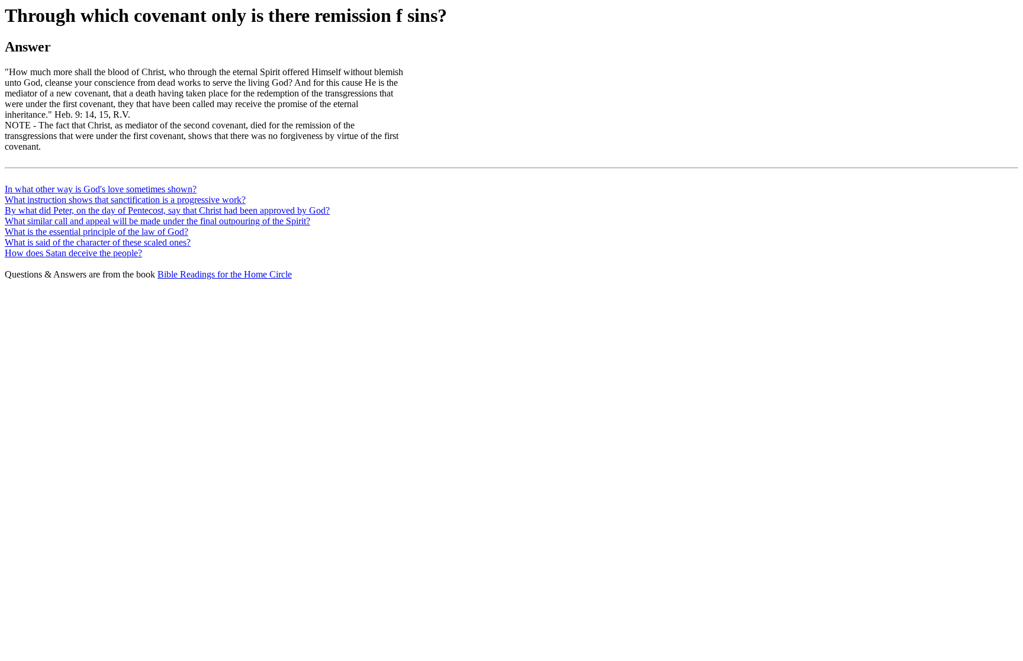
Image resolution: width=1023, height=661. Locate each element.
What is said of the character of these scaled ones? (98, 242)
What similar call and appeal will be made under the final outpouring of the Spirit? (157, 221)
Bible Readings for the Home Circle (224, 274)
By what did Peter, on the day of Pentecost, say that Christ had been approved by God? (167, 210)
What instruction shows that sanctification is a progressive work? (125, 200)
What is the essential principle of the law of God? (96, 232)
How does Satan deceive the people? (73, 253)
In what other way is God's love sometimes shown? (101, 189)
